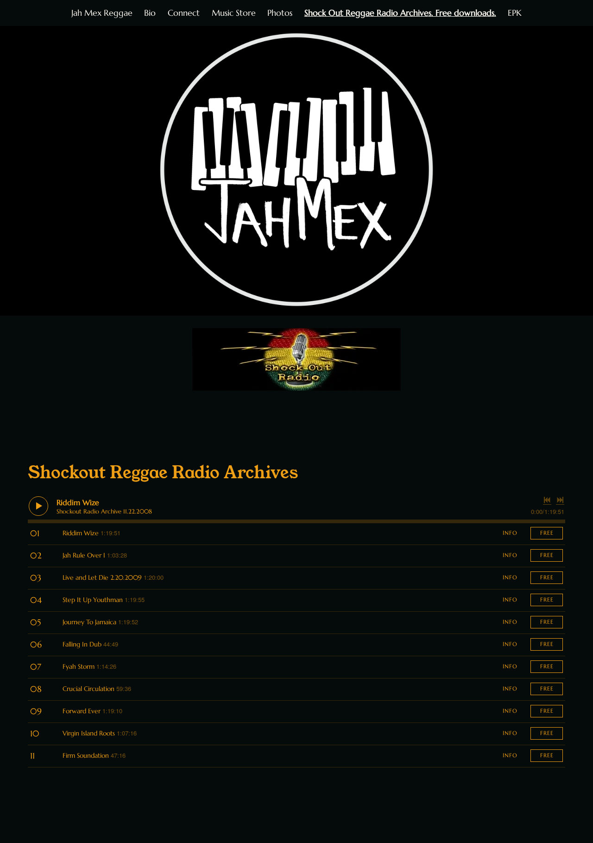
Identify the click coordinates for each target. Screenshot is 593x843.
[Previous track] (547, 500)
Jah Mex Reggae (101, 12)
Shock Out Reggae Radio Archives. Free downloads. (400, 12)
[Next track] (560, 500)
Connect (184, 12)
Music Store (234, 12)
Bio (150, 12)
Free (547, 532)
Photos (279, 12)
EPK (515, 12)
